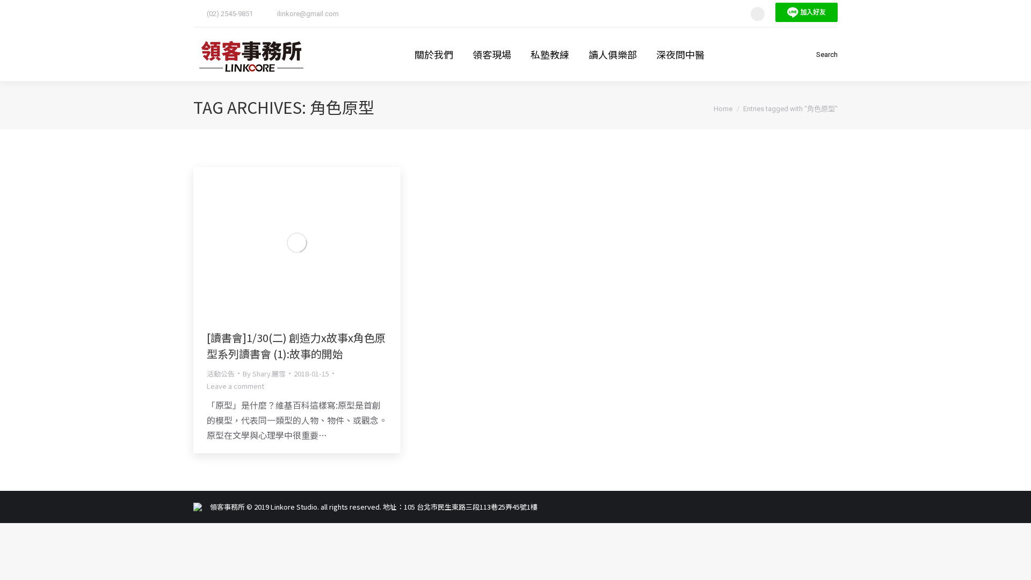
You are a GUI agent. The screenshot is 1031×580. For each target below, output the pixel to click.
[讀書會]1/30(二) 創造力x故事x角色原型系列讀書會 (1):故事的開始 (296, 345)
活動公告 (221, 373)
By (264, 373)
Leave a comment (235, 386)
